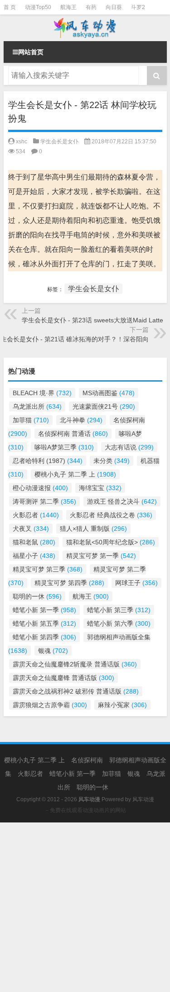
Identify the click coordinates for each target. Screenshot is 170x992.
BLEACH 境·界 (42, 393)
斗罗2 (138, 7)
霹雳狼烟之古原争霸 (50, 705)
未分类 (111, 460)
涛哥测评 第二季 (44, 501)
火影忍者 (36, 515)
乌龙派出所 (37, 406)
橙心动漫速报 (40, 487)
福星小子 (34, 555)
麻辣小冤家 (122, 705)
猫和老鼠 (34, 542)
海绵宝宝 (100, 487)
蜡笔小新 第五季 (44, 623)
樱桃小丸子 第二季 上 (75, 474)
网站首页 (31, 52)
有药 (91, 7)
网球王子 (136, 582)
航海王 (68, 7)
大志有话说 (129, 447)
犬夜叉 (31, 528)
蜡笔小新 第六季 (119, 623)
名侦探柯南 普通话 (73, 433)
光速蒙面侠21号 (104, 406)
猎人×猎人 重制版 (93, 528)
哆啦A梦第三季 (64, 447)
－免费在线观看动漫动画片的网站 (85, 810)
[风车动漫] (85, 28)
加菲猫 (31, 420)
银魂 (53, 650)
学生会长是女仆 (59, 141)
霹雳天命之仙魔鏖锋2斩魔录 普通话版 (75, 664)
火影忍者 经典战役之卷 (111, 515)
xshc (21, 141)
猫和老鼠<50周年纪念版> (110, 542)
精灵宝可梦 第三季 (48, 569)
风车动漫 (143, 799)
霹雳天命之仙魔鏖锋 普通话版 (63, 677)
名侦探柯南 (87, 760)
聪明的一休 (37, 596)
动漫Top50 (38, 7)
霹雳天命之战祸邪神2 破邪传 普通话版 (76, 691)
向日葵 (114, 7)
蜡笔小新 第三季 (119, 610)
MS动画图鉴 (109, 393)
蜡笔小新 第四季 (44, 637)
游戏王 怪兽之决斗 (122, 501)
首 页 (10, 7)
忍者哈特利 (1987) (48, 460)
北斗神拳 (81, 420)
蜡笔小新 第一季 (44, 610)
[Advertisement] (85, 907)
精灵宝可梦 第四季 (69, 582)
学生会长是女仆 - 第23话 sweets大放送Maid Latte (92, 320)
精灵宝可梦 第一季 (101, 555)
